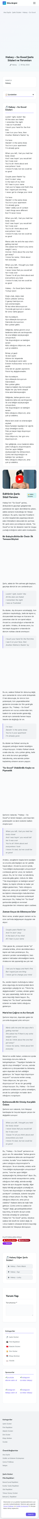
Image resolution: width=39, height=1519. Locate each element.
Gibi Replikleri (7, 1489)
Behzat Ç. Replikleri (9, 1497)
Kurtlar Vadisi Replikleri (11, 1486)
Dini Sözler (11, 1351)
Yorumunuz (11, 1303)
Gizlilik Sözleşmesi (22, 1506)
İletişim (5, 1465)
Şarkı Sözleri (16, 12)
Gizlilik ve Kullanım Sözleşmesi (13, 1458)
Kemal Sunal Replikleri (10, 1482)
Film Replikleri (13, 1342)
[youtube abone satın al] (12, 1382)
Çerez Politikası (8, 1462)
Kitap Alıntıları (13, 1356)
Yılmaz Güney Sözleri (10, 1493)
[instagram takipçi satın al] (12, 1394)
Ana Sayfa (7, 12)
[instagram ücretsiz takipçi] (27, 1382)
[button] (19, 479)
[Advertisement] (19, 34)
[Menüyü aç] (34, 3)
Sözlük (10, 1361)
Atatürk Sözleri (13, 1346)
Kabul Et (30, 1514)
